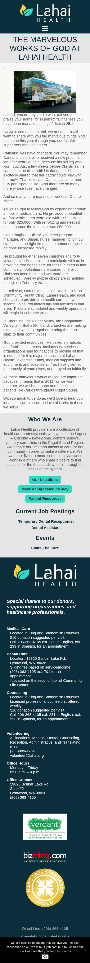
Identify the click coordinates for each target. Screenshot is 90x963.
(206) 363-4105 (23, 672)
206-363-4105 (29, 642)
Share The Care (45, 548)
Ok (45, 956)
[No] (85, 950)
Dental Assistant (46, 528)
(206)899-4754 (22, 751)
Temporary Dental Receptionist (46, 521)
